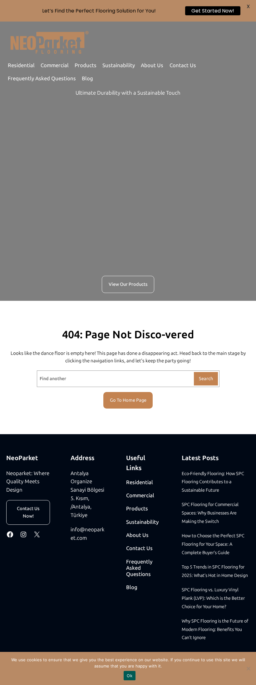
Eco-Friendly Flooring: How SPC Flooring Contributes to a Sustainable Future (213, 482)
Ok (129, 675)
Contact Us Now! (28, 512)
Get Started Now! (212, 10)
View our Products (128, 284)
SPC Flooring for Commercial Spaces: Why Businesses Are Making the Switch (210, 513)
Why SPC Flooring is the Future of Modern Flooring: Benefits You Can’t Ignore (215, 629)
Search (206, 378)
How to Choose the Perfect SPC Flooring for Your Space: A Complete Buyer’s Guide (213, 544)
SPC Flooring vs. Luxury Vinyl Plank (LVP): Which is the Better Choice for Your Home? (213, 598)
